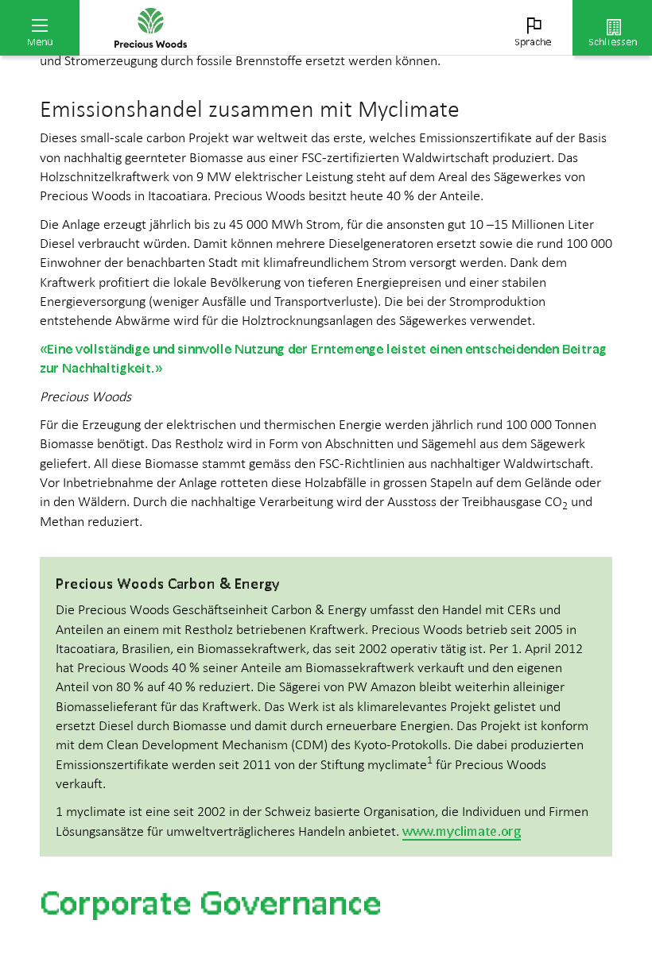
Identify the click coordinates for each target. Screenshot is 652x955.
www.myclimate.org (461, 830)
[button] (40, 28)
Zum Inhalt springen (119, 9)
